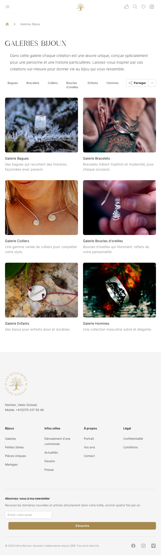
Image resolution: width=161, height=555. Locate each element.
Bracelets (32, 83)
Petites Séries (14, 447)
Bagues (13, 83)
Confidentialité (133, 438)
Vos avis (89, 447)
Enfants (93, 83)
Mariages (11, 464)
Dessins (49, 461)
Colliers (53, 83)
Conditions (130, 447)
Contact (89, 456)
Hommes (112, 83)
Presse (49, 469)
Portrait (89, 438)
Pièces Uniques (15, 456)
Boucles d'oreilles (72, 85)
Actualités (51, 452)
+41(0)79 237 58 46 (30, 410)
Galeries (10, 438)
